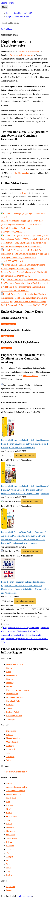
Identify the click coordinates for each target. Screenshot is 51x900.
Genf (8, 809)
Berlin (8, 672)
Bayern (9, 668)
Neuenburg (11, 827)
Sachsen (9, 708)
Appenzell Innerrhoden (15, 791)
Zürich (9, 875)
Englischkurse (7, 29)
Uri (7, 860)
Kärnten (9, 734)
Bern (8, 802)
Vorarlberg (10, 756)
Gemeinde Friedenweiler (29, 51)
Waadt (9, 864)
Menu (4, 7)
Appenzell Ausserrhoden (16, 787)
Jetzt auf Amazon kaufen (25, 456)
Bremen (9, 679)
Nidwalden (10, 831)
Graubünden (11, 816)
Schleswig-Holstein (14, 716)
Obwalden (10, 835)
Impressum (10, 886)
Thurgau (9, 857)
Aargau (9, 783)
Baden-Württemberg (14, 664)
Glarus (9, 813)
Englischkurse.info (24, 896)
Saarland (9, 705)
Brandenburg (11, 675)
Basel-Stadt (11, 798)
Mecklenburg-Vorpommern (17, 690)
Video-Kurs (21, 193)
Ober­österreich (12, 742)
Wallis (8, 868)
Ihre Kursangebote (22, 173)
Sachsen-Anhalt (12, 712)
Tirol (8, 753)
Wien (8, 760)
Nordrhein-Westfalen (15, 697)
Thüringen (10, 719)
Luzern (9, 824)
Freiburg (9, 805)
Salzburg (10, 745)
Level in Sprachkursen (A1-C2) (19, 13)
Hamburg (10, 683)
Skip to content (7, 3)
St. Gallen (10, 849)
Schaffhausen (11, 838)
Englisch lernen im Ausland (17, 17)
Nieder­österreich (13, 738)
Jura (8, 820)
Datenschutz (11, 890)
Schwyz (9, 842)
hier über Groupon (30, 375)
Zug (8, 871)
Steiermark (10, 749)
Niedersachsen (12, 694)
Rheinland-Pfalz (13, 701)
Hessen (9, 686)
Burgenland (11, 731)
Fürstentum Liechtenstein (16, 772)
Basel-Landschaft (13, 794)
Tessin (9, 853)
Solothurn (10, 846)
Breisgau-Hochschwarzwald (21, 55)
